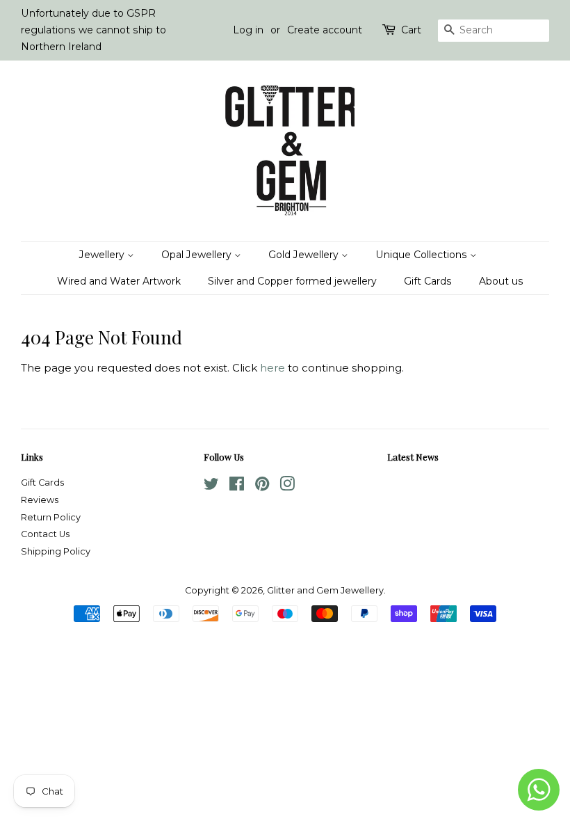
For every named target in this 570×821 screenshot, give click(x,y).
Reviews (39, 500)
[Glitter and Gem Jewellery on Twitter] (211, 486)
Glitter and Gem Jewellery (325, 590)
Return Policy (51, 517)
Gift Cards (428, 281)
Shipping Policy (55, 551)
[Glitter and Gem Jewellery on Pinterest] (262, 486)
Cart (411, 30)
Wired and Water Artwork (119, 281)
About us (501, 281)
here (272, 367)
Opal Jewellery (197, 254)
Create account (324, 30)
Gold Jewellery (304, 254)
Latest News (413, 457)
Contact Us (45, 534)
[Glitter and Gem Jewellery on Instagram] (287, 486)
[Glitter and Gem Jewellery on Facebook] (237, 486)
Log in (248, 30)
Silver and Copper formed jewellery (292, 281)
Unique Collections (422, 254)
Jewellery (103, 254)
